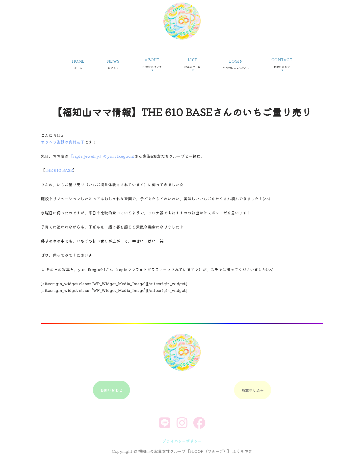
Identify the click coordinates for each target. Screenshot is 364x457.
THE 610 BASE (59, 170)
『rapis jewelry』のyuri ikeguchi (101, 156)
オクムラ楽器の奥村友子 (62, 142)
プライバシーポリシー (182, 441)
